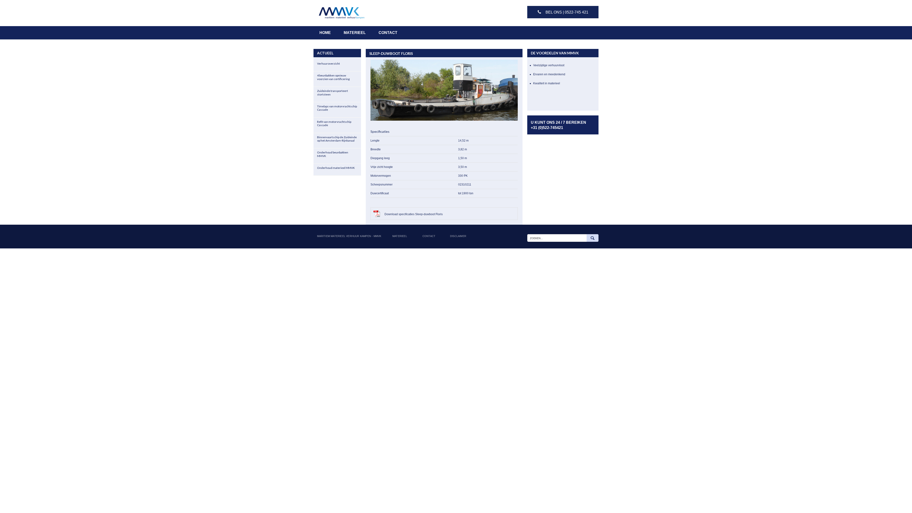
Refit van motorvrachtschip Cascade (334, 123)
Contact (429, 236)
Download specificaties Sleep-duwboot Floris (413, 214)
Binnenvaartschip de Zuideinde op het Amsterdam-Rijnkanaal (337, 138)
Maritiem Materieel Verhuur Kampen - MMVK (349, 236)
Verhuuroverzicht (328, 63)
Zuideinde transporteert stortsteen (332, 92)
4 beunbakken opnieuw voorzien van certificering (333, 77)
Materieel (399, 236)
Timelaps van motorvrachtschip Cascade (337, 107)
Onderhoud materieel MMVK (336, 168)
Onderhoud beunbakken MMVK (332, 154)
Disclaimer (458, 236)
